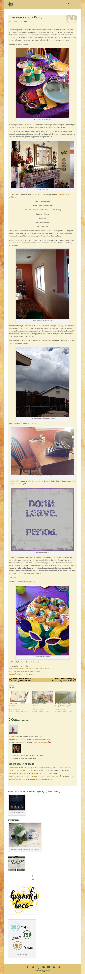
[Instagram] (59, 967)
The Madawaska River (40, 742)
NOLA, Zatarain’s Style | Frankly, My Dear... (25, 770)
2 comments (23, 21)
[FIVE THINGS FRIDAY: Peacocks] (19, 697)
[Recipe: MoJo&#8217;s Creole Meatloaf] (42, 697)
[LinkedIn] (43, 967)
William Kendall (14, 736)
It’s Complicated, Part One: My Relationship (24, 671)
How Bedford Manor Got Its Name (21, 674)
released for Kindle (51, 37)
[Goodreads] (38, 967)
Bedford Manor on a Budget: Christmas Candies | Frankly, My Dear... (34, 776)
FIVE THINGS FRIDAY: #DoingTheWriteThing (22, 680)
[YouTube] (48, 967)
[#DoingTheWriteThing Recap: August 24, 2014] (65, 697)
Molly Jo (15, 755)
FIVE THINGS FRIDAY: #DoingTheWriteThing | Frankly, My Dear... (33, 768)
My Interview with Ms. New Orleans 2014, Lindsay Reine (29, 669)
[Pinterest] (54, 967)
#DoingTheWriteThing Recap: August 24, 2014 (62, 680)
